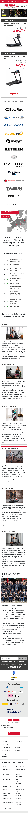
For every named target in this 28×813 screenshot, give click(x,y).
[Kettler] (14, 149)
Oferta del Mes (8, 53)
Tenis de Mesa (6, 774)
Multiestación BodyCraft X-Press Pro (17, 274)
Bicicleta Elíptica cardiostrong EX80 (15, 265)
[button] (2, 13)
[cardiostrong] (14, 117)
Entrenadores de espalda (7, 799)
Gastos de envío (6, 750)
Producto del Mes (9, 20)
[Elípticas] (14, 333)
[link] (14, 221)
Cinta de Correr (7, 488)
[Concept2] (14, 125)
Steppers (5, 789)
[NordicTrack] (14, 173)
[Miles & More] (14, 711)
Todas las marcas (7, 808)
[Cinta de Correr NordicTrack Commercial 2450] (14, 41)
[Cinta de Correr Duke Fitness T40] (14, 77)
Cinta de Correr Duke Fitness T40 (14, 57)
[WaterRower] (14, 197)
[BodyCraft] (14, 101)
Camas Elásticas (19, 772)
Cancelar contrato (14, 733)
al (7, 727)
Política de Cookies (6, 747)
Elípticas (5, 325)
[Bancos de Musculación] (14, 456)
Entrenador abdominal (18, 794)
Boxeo (4, 782)
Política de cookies (19, 741)
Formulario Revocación (5, 755)
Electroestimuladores (8, 802)
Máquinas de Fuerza (9, 531)
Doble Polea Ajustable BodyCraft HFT (16, 279)
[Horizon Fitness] (14, 141)
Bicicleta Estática (7, 786)
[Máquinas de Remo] (14, 372)
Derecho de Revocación (18, 751)
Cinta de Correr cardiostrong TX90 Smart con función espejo (15, 294)
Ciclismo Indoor (6, 779)
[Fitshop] (10, 6)
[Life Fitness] (14, 157)
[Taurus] (14, 189)
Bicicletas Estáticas (9, 406)
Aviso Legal (17, 747)
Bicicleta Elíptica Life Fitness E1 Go (16, 270)
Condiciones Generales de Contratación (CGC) (7, 743)
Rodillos (17, 786)
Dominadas (18, 798)
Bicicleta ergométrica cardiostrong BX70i (16, 260)
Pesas (16, 779)
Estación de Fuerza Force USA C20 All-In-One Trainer (16, 301)
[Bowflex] (14, 109)
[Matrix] (14, 165)
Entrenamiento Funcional (6, 794)
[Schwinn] (14, 181)
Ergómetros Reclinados (18, 782)
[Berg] (14, 93)
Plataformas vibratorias (18, 803)
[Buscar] (21, 6)
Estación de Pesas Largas (19, 790)
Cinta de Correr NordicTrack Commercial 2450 (14, 25)
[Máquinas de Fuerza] (14, 540)
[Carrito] (26, 6)
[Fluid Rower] (14, 133)
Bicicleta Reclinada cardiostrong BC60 (15, 287)
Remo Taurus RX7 (15, 283)
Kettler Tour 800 (14, 306)
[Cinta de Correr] (14, 496)
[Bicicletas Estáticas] (14, 414)
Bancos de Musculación (10, 448)
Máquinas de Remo (8, 364)
